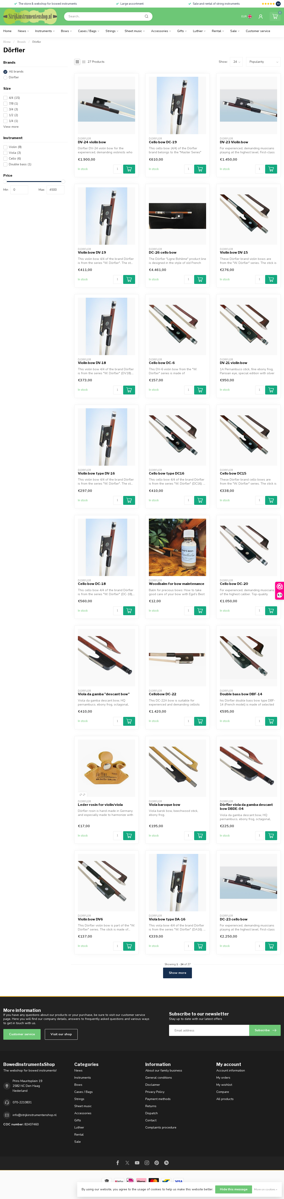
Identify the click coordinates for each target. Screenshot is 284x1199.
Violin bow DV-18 (92, 363)
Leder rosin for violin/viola (100, 805)
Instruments (43, 31)
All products (225, 1099)
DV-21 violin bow (233, 363)
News (22, 31)
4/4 (14, 97)
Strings (111, 31)
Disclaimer (152, 1085)
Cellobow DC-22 (162, 694)
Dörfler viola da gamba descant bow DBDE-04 (246, 807)
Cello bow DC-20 (234, 584)
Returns (150, 1106)
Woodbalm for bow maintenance (176, 584)
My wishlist (224, 1085)
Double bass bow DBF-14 (241, 694)
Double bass (20, 164)
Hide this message (233, 1189)
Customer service (258, 31)
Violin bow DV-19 (92, 253)
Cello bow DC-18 (92, 584)
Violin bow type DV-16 (96, 473)
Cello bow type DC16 (166, 473)
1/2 (13, 115)
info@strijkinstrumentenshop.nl (35, 1115)
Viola (15, 153)
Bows (65, 31)
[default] (80, 794)
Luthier (198, 31)
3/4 (13, 109)
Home (7, 31)
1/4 (13, 121)
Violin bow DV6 (90, 919)
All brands (16, 71)
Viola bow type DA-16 (167, 919)
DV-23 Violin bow (234, 142)
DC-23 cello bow (234, 919)
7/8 (13, 103)
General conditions (158, 1078)
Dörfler (36, 42)
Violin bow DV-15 (234, 253)
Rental (216, 31)
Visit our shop (61, 1034)
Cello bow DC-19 (163, 142)
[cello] (84, 794)
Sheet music (133, 31)
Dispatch (151, 1113)
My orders (223, 1078)
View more (11, 127)
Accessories (159, 31)
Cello (15, 158)
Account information (230, 1070)
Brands (21, 42)
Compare (222, 1092)
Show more (177, 973)
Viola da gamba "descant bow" (104, 694)
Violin (15, 147)
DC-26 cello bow (163, 253)
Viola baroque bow (164, 805)
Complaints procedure (160, 1127)
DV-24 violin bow (92, 142)
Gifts (180, 31)
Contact (150, 1120)
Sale (233, 31)
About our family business (163, 1070)
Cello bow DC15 (233, 473)
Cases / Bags (87, 31)
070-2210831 (22, 1102)
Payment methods (158, 1099)
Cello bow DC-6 (162, 363)
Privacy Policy (154, 1092)
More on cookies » (265, 1189)
